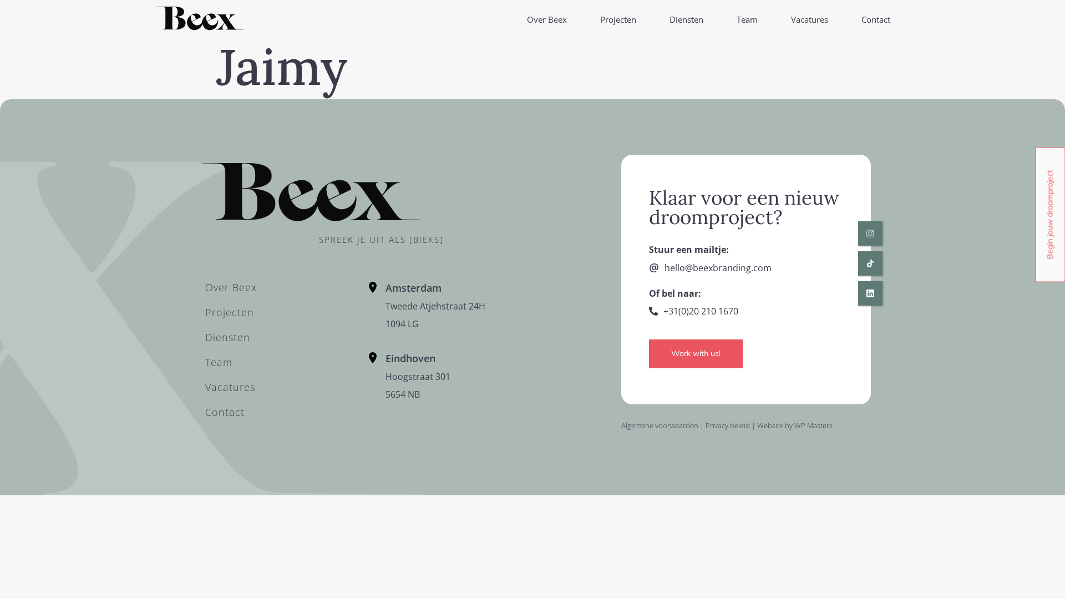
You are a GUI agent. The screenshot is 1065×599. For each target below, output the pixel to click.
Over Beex (547, 19)
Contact (875, 19)
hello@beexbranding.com (718, 268)
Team (747, 19)
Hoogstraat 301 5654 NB (418, 376)
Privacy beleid (728, 425)
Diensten (686, 19)
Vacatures (809, 19)
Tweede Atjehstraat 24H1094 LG (435, 306)
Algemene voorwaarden (659, 425)
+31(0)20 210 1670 (700, 311)
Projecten (618, 19)
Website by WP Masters (795, 425)
